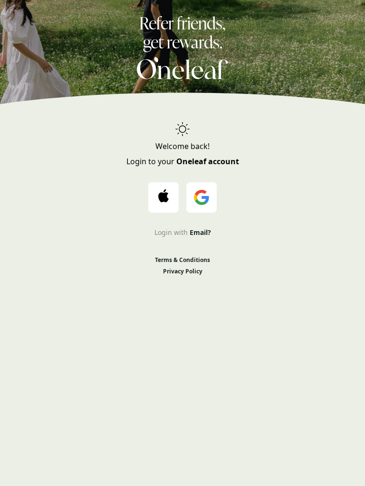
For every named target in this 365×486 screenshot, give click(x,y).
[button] (163, 197)
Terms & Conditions (182, 260)
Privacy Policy (182, 271)
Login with (182, 232)
